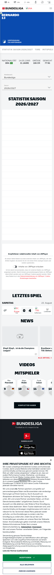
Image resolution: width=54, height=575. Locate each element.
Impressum (37, 527)
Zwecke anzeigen (27, 571)
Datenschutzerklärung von (32, 276)
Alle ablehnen (27, 565)
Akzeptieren (25, 558)
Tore (37, 49)
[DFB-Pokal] (36, 2)
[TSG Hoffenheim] (4, 41)
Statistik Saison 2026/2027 (17, 49)
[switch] (15, 266)
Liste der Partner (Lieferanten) (15, 551)
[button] (50, 8)
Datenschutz (26, 527)
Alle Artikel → (45, 358)
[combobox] (27, 77)
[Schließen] (51, 460)
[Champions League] (42, 2)
